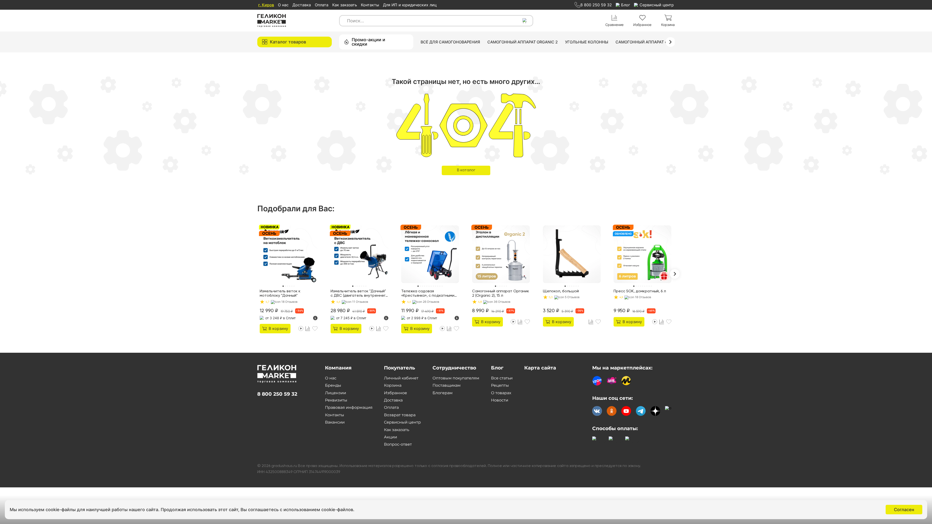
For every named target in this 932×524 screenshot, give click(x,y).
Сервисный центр (402, 422)
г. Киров (266, 4)
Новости (499, 400)
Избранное (395, 393)
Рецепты (500, 385)
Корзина (392, 385)
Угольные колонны (586, 42)
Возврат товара (400, 415)
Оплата (321, 4)
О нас (283, 4)
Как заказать (344, 4)
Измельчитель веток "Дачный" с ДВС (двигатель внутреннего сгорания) (359, 293)
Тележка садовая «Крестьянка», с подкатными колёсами (427, 293)
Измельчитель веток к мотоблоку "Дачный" (280, 293)
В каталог (466, 170)
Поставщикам (447, 385)
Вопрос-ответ (398, 444)
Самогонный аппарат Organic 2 (522, 42)
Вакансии (335, 422)
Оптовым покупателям (456, 378)
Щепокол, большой (561, 291)
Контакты (370, 4)
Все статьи (502, 378)
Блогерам (443, 393)
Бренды (333, 385)
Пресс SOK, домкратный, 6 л (640, 291)
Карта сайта (540, 368)
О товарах (501, 393)
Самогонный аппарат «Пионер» (651, 42)
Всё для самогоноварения (450, 42)
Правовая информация (349, 407)
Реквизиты (336, 400)
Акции (390, 437)
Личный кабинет (401, 378)
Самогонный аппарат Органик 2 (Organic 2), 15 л (500, 293)
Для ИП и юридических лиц (410, 4)
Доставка (301, 4)
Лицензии (335, 393)
